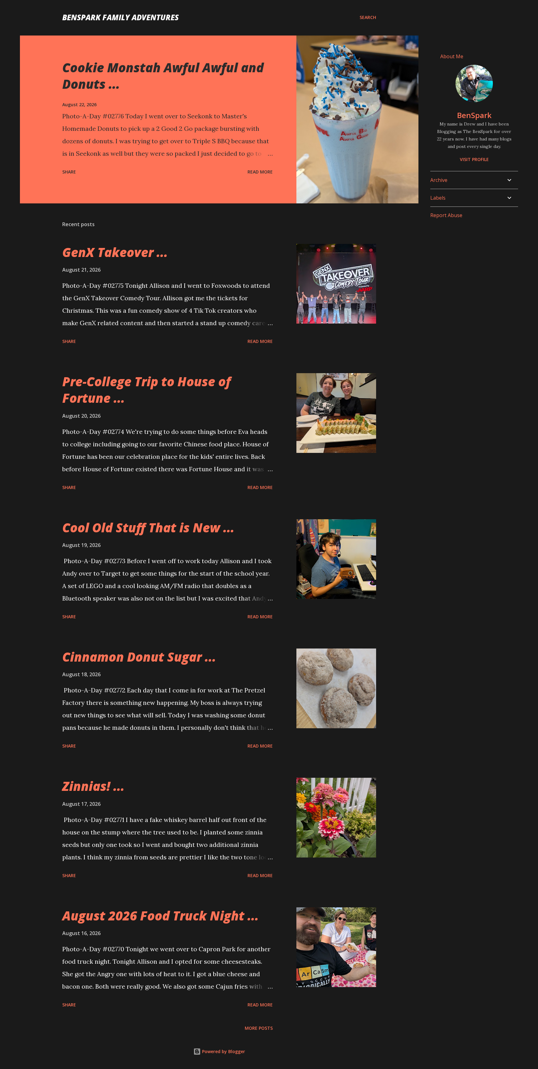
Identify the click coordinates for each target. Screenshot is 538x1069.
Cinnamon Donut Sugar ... (139, 656)
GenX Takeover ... (115, 252)
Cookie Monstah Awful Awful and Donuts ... (163, 76)
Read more (260, 172)
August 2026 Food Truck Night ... (160, 915)
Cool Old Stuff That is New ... (148, 527)
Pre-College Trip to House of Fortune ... (146, 389)
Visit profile (474, 159)
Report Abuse (446, 215)
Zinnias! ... (93, 786)
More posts (259, 1028)
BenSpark (474, 115)
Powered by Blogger (223, 1051)
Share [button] (69, 172)
